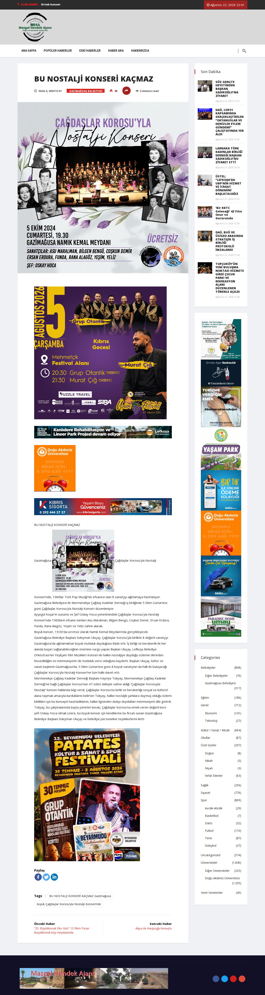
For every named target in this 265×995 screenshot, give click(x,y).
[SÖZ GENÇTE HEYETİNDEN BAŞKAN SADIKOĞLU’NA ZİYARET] (205, 86)
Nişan (209, 768)
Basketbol (211, 816)
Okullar (205, 738)
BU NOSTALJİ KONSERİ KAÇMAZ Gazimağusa (80, 896)
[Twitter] (46, 877)
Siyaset (205, 793)
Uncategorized (210, 855)
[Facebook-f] (216, 978)
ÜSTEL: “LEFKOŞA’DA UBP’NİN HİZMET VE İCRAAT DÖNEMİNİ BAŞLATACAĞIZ (228, 185)
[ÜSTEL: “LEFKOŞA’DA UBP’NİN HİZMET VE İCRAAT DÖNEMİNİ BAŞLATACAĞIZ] (205, 180)
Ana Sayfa (28, 51)
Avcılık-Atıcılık (213, 808)
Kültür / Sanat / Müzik (215, 730)
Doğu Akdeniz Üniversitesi (222, 878)
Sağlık (204, 785)
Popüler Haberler (58, 51)
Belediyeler (208, 667)
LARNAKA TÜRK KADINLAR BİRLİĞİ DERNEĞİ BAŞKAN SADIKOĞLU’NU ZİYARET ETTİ (229, 155)
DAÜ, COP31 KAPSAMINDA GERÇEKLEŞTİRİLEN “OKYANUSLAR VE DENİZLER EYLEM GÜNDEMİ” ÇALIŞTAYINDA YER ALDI (230, 122)
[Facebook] (38, 877)
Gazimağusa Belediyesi (85, 91)
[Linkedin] (54, 877)
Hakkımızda (140, 51)
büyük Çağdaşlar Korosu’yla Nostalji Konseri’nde (69, 904)
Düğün (209, 753)
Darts (208, 823)
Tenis (208, 838)
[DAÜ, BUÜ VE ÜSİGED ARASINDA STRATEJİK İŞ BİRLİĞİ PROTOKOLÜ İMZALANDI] (205, 236)
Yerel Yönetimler (212, 893)
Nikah (209, 761)
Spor (204, 800)
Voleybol (210, 845)
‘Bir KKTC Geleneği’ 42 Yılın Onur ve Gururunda (229, 213)
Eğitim (205, 698)
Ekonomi (211, 713)
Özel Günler (208, 745)
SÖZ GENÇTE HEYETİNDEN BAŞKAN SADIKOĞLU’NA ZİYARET (227, 89)
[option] (100, 4)
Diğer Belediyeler (216, 676)
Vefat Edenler (214, 776)
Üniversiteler (209, 863)
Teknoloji (211, 721)
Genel (204, 705)
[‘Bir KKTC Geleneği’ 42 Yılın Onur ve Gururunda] (205, 212)
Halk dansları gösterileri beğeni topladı (69, 4)
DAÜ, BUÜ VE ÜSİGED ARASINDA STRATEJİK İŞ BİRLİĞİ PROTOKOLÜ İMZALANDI (229, 241)
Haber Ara (116, 51)
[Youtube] (233, 978)
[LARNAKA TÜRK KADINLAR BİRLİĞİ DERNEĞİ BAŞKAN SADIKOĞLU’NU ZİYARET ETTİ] (205, 152)
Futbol (209, 831)
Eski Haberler (90, 51)
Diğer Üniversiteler (217, 871)
